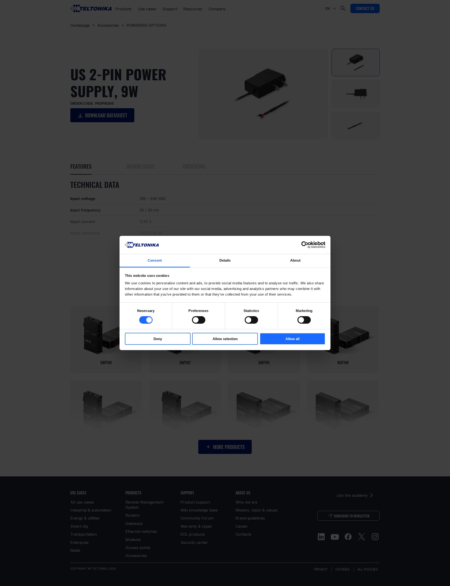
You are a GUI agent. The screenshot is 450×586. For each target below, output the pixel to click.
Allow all (292, 339)
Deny (158, 339)
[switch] (198, 320)
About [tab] (295, 260)
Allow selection (225, 339)
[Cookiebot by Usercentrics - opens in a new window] (304, 244)
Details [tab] (225, 260)
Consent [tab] (155, 260)
